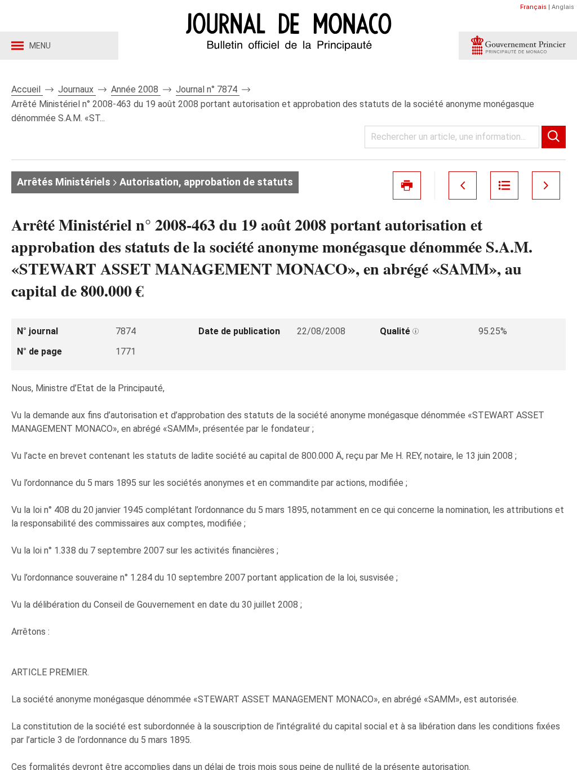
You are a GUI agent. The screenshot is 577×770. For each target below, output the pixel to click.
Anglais (563, 7)
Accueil (27, 89)
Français (533, 7)
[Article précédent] (463, 185)
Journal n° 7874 (207, 89)
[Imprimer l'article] (407, 185)
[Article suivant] (546, 185)
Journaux (77, 89)
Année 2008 (136, 89)
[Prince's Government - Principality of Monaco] (518, 46)
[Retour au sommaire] (504, 185)
